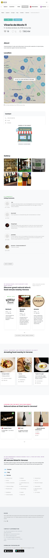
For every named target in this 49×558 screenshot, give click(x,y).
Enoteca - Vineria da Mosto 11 (18, 245)
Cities (18, 6)
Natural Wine (9, 548)
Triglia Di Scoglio (39, 374)
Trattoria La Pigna (7, 378)
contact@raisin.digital (10, 537)
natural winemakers (23, 515)
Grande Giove (22, 310)
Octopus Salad (5, 374)
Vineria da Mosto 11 (24, 486)
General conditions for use (13, 539)
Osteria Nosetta (9, 494)
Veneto (22, 12)
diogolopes (14, 224)
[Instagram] (4, 521)
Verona (27, 12)
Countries (11, 6)
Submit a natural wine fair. (11, 535)
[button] (23, 332)
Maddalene (22, 379)
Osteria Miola (37, 486)
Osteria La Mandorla (10, 482)
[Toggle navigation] (46, 2)
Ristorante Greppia (39, 482)
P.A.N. (21, 428)
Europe (13, 12)
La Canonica (39, 381)
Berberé (8, 309)
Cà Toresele (37, 492)
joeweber (13, 234)
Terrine (20, 374)
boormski (13, 213)
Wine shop (17, 19)
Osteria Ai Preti (9, 478)
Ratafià (21, 492)
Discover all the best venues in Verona (24, 335)
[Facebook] (7, 521)
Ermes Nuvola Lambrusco (40, 429)
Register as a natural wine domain (12, 534)
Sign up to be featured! (24, 144)
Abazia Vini (22, 494)
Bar (8, 19)
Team (5, 539)
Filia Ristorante (9, 488)
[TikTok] (5, 521)
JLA (12, 202)
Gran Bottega (23, 488)
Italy (17, 12)
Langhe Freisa (7, 428)
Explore (5, 6)
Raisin (2, 12)
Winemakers (35, 6)
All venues (25, 6)
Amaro (36, 309)
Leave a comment (8, 263)
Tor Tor (36, 480)
